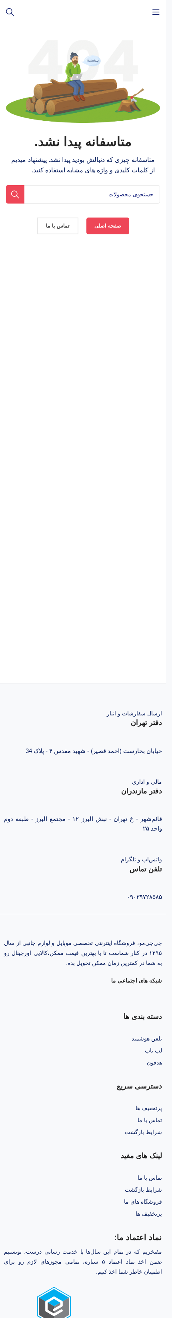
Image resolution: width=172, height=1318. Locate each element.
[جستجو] (10, 12)
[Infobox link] (83, 717)
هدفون (154, 1062)
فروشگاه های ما (143, 1201)
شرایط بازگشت (143, 1132)
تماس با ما (150, 1120)
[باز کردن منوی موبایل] (156, 12)
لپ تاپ (153, 1050)
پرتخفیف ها (149, 1108)
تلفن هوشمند (147, 1038)
